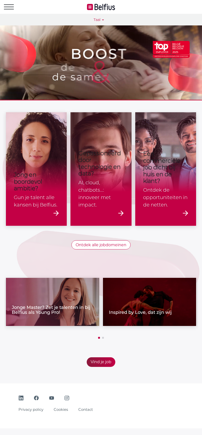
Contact (85, 409)
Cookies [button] (61, 409)
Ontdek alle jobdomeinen (101, 245)
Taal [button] (97, 20)
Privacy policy (30, 409)
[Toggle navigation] (9, 7)
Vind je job (101, 361)
